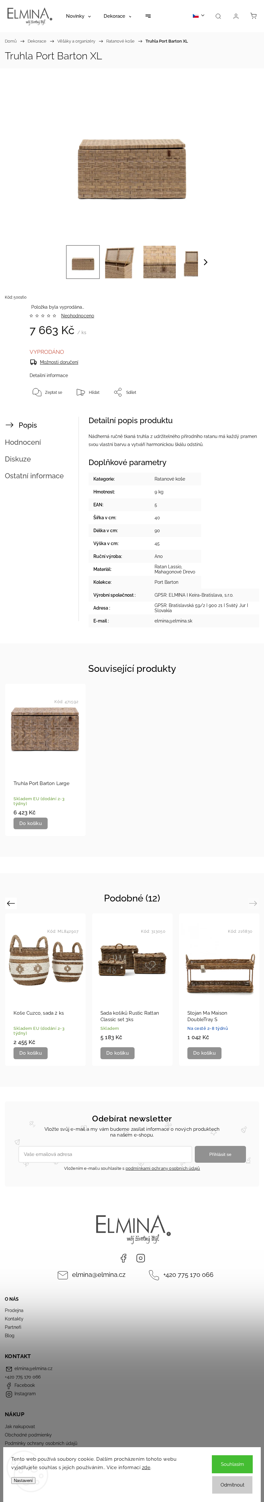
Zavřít (242, 413)
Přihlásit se (220, 1154)
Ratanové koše (170, 479)
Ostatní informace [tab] (34, 476)
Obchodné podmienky (28, 1434)
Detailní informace (49, 375)
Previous (11, 903)
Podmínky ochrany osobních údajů (41, 1443)
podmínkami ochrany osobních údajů (163, 1168)
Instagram (141, 1258)
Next (254, 903)
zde (146, 1467)
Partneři (13, 1327)
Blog (9, 1335)
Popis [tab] (28, 425)
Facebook (123, 1258)
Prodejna (14, 1310)
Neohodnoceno (77, 315)
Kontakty (14, 1318)
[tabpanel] (45, 760)
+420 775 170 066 (188, 1274)
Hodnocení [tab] (23, 442)
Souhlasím (232, 1464)
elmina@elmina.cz (99, 1274)
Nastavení (23, 1480)
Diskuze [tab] (18, 459)
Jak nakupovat (20, 1426)
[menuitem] (78, 16)
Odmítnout (232, 1485)
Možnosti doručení (59, 362)
